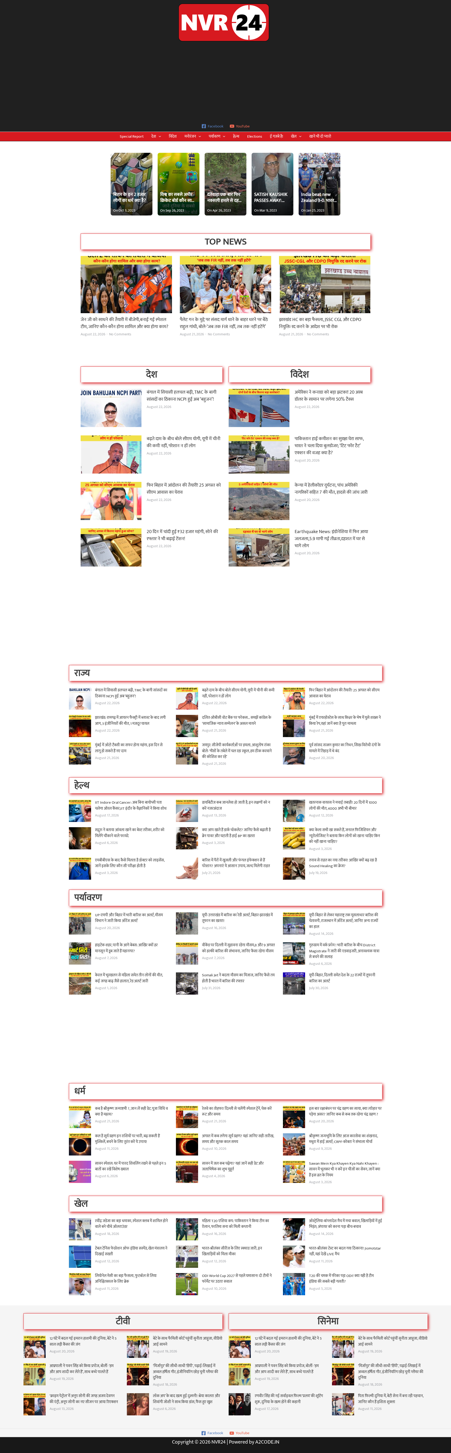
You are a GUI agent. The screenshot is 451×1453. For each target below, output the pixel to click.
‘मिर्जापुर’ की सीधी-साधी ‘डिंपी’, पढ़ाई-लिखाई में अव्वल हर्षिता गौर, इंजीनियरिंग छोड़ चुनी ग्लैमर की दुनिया (185, 1372)
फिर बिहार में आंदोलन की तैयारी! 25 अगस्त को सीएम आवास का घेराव (184, 488)
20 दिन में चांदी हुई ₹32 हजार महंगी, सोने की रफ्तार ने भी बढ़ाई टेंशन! (182, 535)
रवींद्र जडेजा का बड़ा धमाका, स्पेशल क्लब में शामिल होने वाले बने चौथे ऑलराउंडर (131, 1224)
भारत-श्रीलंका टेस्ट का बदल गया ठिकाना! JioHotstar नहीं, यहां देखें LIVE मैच (345, 1251)
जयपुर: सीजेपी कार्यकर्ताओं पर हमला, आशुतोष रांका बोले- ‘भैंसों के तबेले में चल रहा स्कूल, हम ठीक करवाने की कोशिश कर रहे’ (237, 751)
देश (153, 136)
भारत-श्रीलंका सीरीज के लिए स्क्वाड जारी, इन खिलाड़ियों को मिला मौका (232, 1251)
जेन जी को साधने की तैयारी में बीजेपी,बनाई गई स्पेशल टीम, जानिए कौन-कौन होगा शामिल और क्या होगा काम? (124, 323)
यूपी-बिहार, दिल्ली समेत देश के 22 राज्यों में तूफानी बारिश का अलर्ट (342, 978)
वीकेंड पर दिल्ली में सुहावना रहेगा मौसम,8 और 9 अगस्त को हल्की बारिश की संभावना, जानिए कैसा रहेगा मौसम (238, 948)
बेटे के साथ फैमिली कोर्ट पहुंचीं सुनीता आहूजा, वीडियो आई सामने (187, 1341)
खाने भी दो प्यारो (320, 136)
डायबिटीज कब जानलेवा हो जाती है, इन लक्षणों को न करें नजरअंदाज (236, 805)
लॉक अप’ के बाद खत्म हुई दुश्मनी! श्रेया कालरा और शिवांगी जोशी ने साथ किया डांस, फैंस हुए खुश (186, 1399)
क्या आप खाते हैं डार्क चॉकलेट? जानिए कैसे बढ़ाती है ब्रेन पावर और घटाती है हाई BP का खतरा (236, 833)
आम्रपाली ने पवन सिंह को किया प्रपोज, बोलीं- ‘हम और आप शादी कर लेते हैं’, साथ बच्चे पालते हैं (82, 1369)
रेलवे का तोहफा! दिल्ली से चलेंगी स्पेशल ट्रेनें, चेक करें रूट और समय (237, 1111)
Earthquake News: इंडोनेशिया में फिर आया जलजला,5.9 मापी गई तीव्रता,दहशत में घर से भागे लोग (331, 539)
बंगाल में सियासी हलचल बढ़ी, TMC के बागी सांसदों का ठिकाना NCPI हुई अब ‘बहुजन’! (181, 395)
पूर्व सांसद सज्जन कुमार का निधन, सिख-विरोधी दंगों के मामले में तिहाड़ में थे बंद (345, 748)
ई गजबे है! (276, 136)
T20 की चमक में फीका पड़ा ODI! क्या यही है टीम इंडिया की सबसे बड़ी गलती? (341, 1279)
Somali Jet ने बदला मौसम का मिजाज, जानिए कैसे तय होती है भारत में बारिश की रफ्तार (238, 978)
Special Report (132, 136)
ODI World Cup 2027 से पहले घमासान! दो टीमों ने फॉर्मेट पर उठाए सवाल (237, 1279)
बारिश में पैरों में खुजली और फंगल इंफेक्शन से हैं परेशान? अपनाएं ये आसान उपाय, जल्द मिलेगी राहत (236, 863)
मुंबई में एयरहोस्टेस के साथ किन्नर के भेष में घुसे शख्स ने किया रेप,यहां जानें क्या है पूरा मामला (345, 720)
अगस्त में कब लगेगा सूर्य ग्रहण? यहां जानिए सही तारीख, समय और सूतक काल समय (238, 1139)
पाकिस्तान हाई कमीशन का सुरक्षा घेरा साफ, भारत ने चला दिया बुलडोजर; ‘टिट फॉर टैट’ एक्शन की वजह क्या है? (329, 446)
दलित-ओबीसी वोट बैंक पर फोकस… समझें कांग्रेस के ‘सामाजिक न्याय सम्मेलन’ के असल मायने (236, 720)
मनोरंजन (190, 136)
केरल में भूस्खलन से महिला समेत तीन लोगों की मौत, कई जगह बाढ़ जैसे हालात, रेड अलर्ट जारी (129, 978)
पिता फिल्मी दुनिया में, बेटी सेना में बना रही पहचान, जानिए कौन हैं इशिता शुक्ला (390, 1399)
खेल (293, 136)
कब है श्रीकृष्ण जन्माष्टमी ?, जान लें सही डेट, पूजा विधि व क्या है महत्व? (131, 1111)
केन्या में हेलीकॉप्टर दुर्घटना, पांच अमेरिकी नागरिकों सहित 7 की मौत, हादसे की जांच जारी (331, 488)
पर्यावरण (214, 136)
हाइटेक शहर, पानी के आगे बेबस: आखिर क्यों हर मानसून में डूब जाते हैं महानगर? (126, 948)
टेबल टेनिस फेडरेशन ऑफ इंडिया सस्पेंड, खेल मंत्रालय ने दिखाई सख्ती (131, 1251)
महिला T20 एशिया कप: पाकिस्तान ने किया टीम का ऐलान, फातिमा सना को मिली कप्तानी (235, 1224)
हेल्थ (236, 136)
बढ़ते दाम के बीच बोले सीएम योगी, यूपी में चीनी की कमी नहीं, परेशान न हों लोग (183, 442)
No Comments (120, 334)
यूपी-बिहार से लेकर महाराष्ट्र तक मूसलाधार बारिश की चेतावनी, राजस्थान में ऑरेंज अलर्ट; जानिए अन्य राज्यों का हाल (343, 921)
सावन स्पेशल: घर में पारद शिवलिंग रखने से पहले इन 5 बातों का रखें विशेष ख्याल (130, 1166)
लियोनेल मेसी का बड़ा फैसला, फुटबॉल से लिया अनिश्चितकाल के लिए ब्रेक (126, 1279)
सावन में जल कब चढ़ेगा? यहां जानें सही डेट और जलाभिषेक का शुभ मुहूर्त (233, 1166)
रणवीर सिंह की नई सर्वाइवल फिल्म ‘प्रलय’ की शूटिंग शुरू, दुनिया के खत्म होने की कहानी (289, 1399)
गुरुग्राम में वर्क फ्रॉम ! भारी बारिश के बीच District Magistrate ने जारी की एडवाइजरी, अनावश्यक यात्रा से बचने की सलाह (344, 951)
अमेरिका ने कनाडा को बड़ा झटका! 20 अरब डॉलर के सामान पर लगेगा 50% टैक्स (329, 395)
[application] (158, 136)
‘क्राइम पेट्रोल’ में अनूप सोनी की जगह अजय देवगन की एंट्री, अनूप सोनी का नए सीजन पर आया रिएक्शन (84, 1399)
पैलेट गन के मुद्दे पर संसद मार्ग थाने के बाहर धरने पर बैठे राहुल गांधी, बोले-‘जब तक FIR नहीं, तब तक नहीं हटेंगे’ (224, 323)
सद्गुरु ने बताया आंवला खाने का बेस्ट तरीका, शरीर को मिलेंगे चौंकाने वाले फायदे (129, 833)
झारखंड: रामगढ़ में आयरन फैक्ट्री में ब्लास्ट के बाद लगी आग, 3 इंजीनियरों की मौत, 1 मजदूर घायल (130, 720)
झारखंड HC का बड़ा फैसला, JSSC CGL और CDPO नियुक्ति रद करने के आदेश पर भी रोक (320, 323)
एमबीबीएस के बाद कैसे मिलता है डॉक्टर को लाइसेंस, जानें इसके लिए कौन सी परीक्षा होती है (129, 863)
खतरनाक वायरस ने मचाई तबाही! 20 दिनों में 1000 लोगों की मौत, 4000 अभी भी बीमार (343, 805)
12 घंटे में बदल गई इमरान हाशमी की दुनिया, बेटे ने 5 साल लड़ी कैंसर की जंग (83, 1341)
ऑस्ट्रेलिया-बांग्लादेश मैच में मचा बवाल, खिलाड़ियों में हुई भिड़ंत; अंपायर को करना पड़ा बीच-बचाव (345, 1224)
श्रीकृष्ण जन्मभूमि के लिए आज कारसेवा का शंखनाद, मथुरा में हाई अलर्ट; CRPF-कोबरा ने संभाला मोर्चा (343, 1139)
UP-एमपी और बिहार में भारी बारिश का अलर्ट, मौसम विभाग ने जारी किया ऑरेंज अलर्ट (129, 918)
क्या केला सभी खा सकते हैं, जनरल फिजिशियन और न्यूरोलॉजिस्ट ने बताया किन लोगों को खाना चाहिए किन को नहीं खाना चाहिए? (344, 836)
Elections (254, 136)
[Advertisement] (225, 81)
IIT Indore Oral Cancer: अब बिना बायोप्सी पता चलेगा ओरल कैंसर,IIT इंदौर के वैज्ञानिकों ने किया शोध (131, 805)
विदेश (173, 136)
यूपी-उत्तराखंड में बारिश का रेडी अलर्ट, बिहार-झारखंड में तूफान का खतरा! (237, 918)
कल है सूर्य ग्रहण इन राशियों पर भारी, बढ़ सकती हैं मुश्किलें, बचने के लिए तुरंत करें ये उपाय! (127, 1139)
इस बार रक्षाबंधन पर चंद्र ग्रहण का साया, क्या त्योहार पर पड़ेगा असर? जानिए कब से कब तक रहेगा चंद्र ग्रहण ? (345, 1111)
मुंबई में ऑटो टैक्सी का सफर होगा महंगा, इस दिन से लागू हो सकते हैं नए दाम (129, 748)
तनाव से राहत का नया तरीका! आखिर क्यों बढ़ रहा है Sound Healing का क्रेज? (343, 863)
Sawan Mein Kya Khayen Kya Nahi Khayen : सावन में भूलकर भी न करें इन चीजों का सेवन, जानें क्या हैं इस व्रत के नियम (344, 1169)
